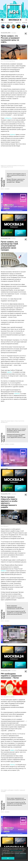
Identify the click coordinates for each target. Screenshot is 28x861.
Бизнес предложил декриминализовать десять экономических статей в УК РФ (15, 607)
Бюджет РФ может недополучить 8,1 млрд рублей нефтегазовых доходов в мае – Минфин (16, 181)
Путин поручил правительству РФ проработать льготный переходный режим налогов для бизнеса (16, 613)
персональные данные (16, 850)
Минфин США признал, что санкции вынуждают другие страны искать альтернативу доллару (16, 430)
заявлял (9, 372)
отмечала (16, 394)
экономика (7, 188)
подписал (13, 134)
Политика (13, 238)
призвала (3, 571)
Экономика (13, 33)
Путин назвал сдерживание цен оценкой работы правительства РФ (16, 798)
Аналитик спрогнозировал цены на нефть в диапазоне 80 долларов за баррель (16, 175)
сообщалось (8, 118)
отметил (12, 765)
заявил (12, 750)
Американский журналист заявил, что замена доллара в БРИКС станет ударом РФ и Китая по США (16, 436)
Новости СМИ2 (4, 213)
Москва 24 (14, 20)
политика (7, 444)
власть (2, 188)
